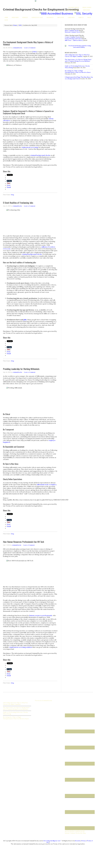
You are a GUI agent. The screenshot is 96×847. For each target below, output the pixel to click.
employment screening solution (20, 647)
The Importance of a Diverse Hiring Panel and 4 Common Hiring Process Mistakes (78, 60)
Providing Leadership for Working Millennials (21, 369)
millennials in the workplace (47, 484)
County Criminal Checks (72, 37)
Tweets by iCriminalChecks (43, 700)
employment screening (29, 147)
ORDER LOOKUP (86, 7)
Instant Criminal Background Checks (17, 3)
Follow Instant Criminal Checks (75, 830)
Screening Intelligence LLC (52, 841)
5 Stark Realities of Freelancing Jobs (18, 202)
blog (12, 195)
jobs (25, 320)
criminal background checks (40, 155)
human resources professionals (40, 615)
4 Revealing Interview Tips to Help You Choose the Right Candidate (77, 55)
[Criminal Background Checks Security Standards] (83, 13)
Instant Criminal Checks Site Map (75, 833)
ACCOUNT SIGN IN (73, 7)
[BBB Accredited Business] (56, 13)
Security (77, 841)
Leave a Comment (29, 48)
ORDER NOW (86, 10)
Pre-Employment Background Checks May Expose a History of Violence (28, 43)
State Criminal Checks (72, 30)
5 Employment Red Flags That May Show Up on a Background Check (79, 78)
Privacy (83, 841)
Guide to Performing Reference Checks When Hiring (15, 713)
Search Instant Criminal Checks (75, 831)
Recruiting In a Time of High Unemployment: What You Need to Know (78, 71)
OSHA (34, 52)
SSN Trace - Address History (74, 40)
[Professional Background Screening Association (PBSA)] (79, 47)
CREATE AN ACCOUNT (73, 10)
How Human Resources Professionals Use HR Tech (23, 541)
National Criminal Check (72, 32)
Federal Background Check (73, 38)
